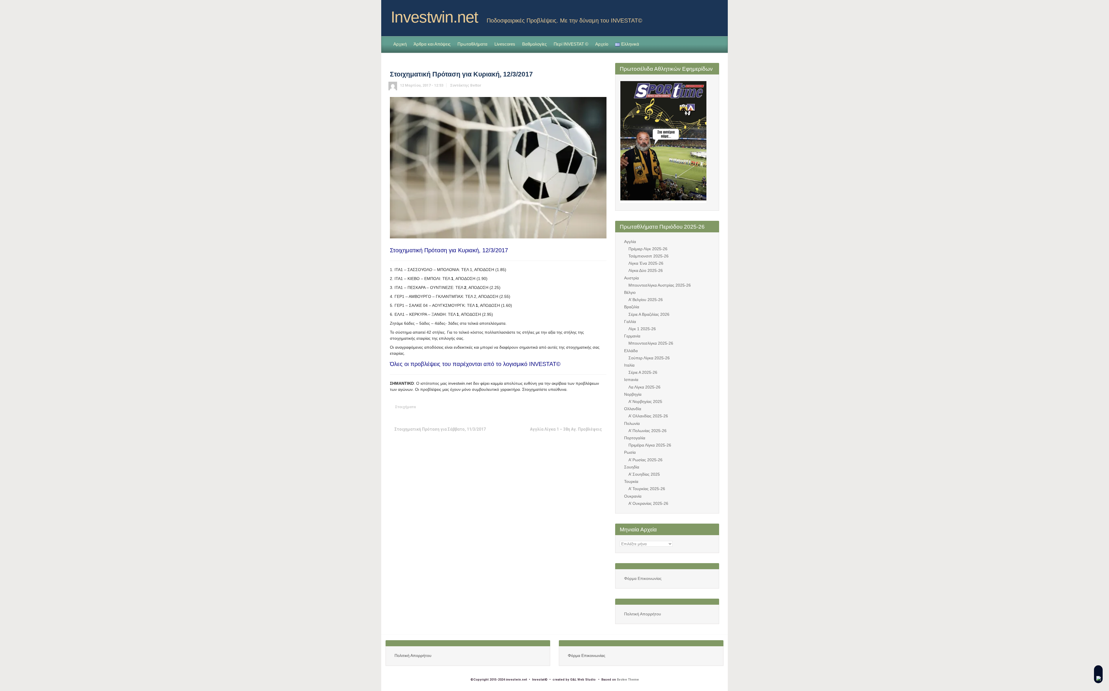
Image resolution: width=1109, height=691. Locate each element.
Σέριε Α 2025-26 (642, 372)
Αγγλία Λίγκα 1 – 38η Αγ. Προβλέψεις (566, 429)
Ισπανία (631, 379)
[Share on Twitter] (558, 407)
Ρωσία (630, 452)
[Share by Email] (593, 407)
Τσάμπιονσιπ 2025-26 (648, 256)
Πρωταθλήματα (472, 44)
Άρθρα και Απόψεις (432, 44)
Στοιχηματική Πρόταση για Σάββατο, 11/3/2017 (440, 429)
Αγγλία (630, 241)
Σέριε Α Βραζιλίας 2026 (648, 314)
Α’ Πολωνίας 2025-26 (647, 430)
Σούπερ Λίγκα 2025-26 (649, 358)
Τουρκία (631, 481)
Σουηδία (631, 467)
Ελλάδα (631, 350)
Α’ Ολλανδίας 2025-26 (648, 416)
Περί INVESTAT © (571, 44)
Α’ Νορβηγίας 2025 (645, 401)
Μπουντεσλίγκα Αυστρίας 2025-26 (659, 285)
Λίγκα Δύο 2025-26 (645, 270)
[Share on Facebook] (567, 407)
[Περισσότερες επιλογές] (602, 407)
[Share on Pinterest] (584, 407)
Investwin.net (434, 17)
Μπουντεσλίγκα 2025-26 (650, 343)
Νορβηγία (632, 394)
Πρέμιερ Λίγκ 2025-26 (647, 248)
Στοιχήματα (405, 407)
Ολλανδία (632, 408)
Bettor (475, 85)
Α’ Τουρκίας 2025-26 (646, 488)
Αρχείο (601, 44)
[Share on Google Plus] (576, 407)
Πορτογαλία (634, 438)
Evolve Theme (628, 679)
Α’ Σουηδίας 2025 (644, 474)
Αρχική (400, 44)
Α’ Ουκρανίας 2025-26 (648, 503)
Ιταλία (629, 365)
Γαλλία (630, 321)
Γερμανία (632, 336)
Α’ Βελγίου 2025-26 (645, 299)
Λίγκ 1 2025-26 (642, 328)
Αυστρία (631, 278)
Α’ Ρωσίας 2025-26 (645, 459)
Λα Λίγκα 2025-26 (644, 387)
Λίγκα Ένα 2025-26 (645, 263)
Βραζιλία (631, 307)
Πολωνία (632, 423)
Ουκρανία (632, 496)
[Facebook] (714, 15)
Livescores (504, 44)
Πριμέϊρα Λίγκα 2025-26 (649, 445)
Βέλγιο (630, 292)
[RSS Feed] (705, 15)
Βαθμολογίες (534, 44)
